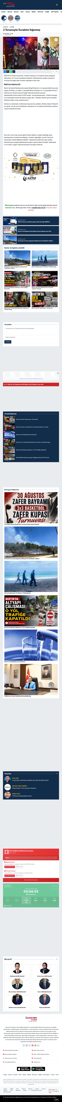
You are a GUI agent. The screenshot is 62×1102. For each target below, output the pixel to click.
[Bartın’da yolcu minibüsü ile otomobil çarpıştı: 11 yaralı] (45, 278)
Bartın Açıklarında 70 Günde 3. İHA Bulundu (44, 266)
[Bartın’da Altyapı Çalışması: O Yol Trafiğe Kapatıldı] (17, 278)
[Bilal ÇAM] (7, 779)
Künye (24, 1090)
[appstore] (24, 1069)
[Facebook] (23, 1045)
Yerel (57, 1074)
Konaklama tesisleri (36, 1090)
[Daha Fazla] (14, 71)
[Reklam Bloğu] (31, 166)
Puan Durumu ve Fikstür (11, 1058)
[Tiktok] (35, 1045)
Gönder (7, 342)
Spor (22, 12)
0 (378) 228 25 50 (10, 866)
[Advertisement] (31, 122)
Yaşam (28, 12)
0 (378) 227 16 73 (10, 875)
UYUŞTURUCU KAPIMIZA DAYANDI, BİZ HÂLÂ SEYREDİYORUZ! (30, 780)
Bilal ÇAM (15, 778)
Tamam (56, 1099)
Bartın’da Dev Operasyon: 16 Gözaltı (42, 308)
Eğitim (34, 12)
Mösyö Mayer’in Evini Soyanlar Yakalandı (24, 788)
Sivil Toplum (55, 12)
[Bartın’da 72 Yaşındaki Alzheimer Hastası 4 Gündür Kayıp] (17, 299)
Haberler (5, 27)
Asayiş (3, 12)
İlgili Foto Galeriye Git (12, 84)
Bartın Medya (7, 1092)
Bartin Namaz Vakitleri (11, 1054)
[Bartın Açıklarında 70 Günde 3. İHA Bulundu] (45, 258)
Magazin (18, 1090)
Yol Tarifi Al (20, 866)
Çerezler (6, 1100)
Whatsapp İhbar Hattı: (30, 208)
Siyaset (16, 12)
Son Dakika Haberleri (10, 1062)
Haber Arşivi (37, 1062)
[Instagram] (29, 1045)
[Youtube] (32, 1045)
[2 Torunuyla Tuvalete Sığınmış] (31, 53)
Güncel (9, 12)
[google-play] (38, 1069)
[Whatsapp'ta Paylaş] (10, 71)
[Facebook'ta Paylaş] (5, 71)
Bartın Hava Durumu (39, 1050)
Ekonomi (40, 12)
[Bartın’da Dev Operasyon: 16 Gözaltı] (45, 299)
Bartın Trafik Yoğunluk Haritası (41, 1054)
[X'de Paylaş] (7, 71)
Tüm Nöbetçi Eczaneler (32, 880)
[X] (26, 1045)
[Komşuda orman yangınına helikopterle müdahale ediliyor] (17, 258)
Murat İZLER (16, 793)
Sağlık (47, 12)
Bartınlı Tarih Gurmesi (19, 786)
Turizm (53, 1074)
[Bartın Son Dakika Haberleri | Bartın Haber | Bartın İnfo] (9, 5)
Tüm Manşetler (37, 1058)
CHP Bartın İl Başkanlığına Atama (22, 796)
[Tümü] (57, 773)
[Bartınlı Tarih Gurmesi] (7, 787)
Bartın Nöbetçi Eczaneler (11, 1050)
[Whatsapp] (38, 1045)
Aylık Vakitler (9, 905)
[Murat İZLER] (7, 795)
